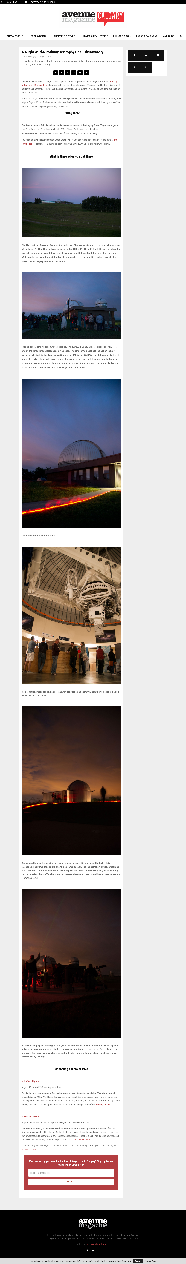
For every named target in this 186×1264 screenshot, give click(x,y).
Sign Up (71, 1182)
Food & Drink (38, 36)
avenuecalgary (30, 57)
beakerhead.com (82, 1139)
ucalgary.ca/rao (103, 1104)
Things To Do (121, 36)
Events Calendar (147, 36)
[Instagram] (98, 1250)
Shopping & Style (64, 36)
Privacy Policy (151, 1261)
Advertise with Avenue (43, 2)
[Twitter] (93, 1250)
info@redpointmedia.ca (99, 1244)
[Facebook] (87, 1250)
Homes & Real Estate (95, 36)
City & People (15, 36)
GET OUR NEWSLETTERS (14, 2)
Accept (138, 1261)
